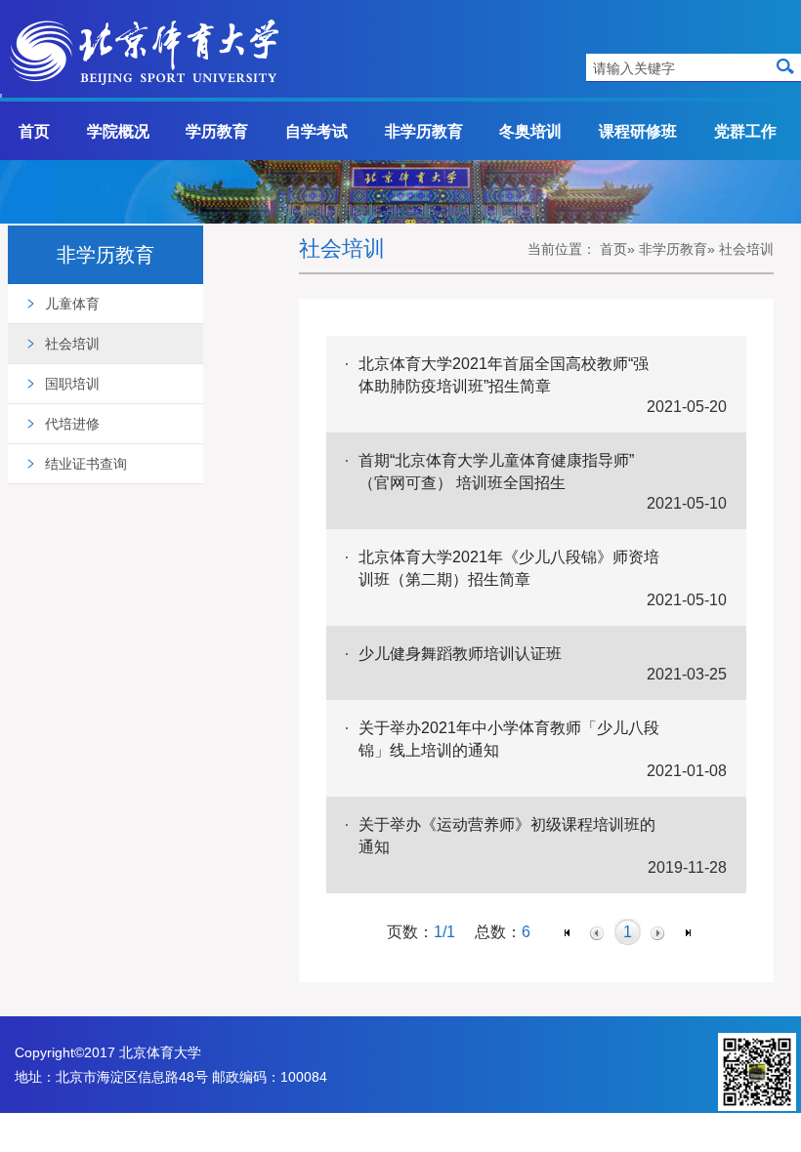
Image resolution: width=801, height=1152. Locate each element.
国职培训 (72, 383)
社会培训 (72, 343)
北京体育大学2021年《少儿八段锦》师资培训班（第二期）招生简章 (508, 568)
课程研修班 (638, 131)
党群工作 (745, 131)
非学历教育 (424, 131)
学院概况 (118, 131)
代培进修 (72, 424)
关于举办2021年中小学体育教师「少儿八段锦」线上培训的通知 (508, 739)
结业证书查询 (86, 464)
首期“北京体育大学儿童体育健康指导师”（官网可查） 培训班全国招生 (496, 471)
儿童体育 (72, 303)
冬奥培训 (530, 131)
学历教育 (217, 131)
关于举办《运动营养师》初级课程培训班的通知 (506, 835)
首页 (34, 131)
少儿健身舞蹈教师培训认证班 (460, 653)
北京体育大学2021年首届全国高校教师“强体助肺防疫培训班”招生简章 (503, 374)
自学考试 (316, 131)
